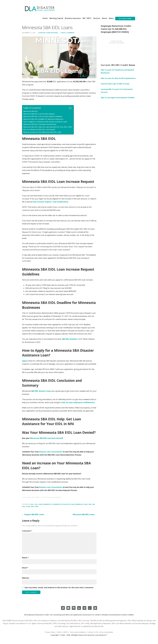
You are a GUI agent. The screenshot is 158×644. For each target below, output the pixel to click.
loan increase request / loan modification (50, 202)
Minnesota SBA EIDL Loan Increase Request (39, 114)
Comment (27, 531)
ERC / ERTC (87, 18)
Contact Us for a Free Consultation (100, 632)
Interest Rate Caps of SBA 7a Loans (115, 84)
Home (45, 18)
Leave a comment (68, 33)
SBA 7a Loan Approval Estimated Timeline (117, 97)
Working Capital (56, 18)
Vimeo (84, 608)
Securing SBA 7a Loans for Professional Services (116, 90)
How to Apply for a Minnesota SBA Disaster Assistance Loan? (45, 122)
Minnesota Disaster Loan (63, 504)
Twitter (63, 608)
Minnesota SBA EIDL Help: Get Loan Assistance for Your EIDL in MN (47, 127)
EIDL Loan (39, 504)
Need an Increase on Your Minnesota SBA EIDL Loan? (42, 132)
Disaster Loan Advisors (48, 33)
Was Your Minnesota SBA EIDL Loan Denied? (39, 129)
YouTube (95, 608)
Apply (24, 361)
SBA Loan (34, 506)
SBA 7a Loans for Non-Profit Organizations (118, 78)
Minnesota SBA (81, 504)
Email (25, 568)
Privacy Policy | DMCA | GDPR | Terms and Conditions (65, 632)
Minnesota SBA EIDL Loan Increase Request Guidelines (42, 116)
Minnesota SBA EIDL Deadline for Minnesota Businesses (43, 119)
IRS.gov (5, 623)
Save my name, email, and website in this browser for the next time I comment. (59, 587)
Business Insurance (73, 18)
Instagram (74, 608)
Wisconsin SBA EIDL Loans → (85, 514)
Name (25, 557)
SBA (89, 504)
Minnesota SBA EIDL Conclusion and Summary (39, 124)
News (111, 18)
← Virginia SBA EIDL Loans (33, 514)
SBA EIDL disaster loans (41, 391)
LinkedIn (79, 608)
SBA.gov (149, 620)
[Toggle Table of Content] (69, 108)
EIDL (32, 504)
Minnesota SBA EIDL (30, 111)
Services (96, 18)
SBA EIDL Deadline (69, 339)
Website (25, 578)
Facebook (68, 608)
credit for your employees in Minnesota (77, 402)
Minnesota (47, 504)
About (104, 18)
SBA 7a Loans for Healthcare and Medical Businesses (117, 71)
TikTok (90, 608)
